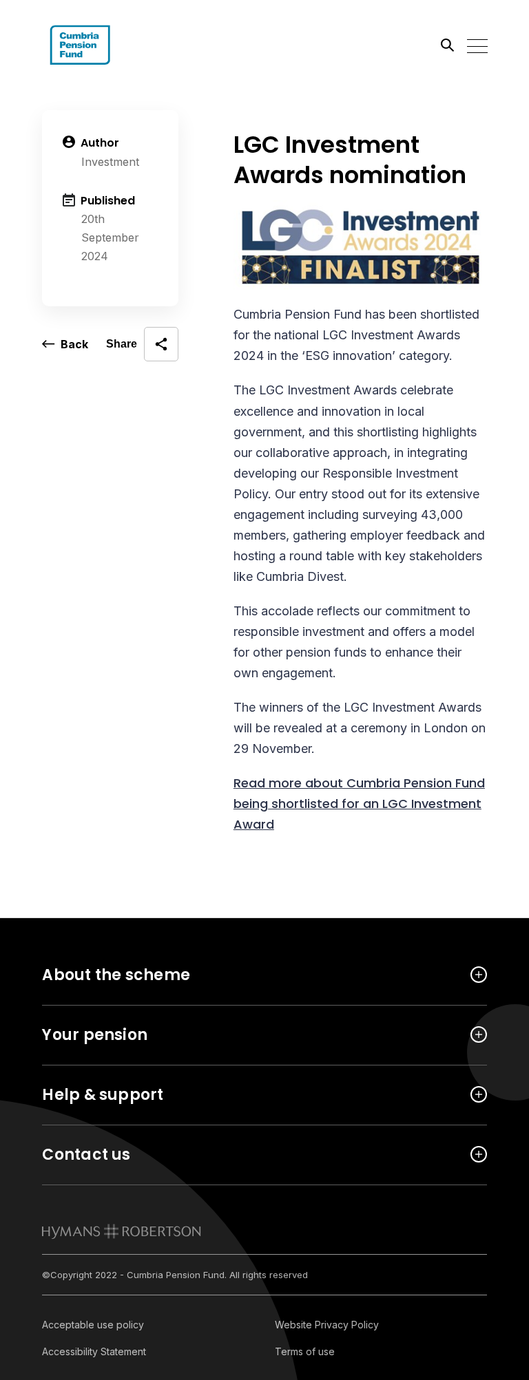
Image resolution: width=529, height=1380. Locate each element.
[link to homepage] (121, 1231)
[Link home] (104, 44)
